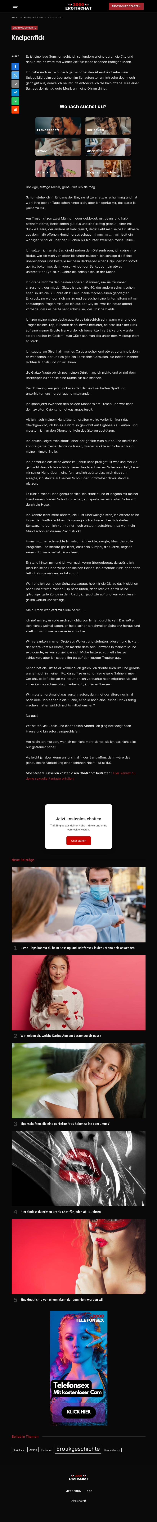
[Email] (15, 84)
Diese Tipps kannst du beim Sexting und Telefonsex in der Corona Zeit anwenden (77, 948)
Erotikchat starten (126, 6)
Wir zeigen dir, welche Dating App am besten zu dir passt (60, 1035)
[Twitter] (15, 75)
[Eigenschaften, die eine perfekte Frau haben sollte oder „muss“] (79, 1080)
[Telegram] (15, 92)
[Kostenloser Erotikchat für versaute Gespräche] (78, 6)
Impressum (73, 1491)
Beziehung (19, 1450)
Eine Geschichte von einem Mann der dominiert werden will (61, 1299)
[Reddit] (15, 109)
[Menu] (15, 6)
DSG (89, 1491)
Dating (33, 1449)
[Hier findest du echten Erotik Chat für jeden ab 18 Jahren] (79, 1168)
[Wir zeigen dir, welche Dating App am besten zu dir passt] (79, 992)
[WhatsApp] (15, 101)
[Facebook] (15, 66)
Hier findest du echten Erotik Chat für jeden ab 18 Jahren (60, 1211)
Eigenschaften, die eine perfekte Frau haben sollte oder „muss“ (65, 1123)
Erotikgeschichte (24, 27)
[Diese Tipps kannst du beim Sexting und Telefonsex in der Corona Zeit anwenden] (79, 904)
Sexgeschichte (112, 1450)
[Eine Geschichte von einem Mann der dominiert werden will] (79, 1256)
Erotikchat (46, 1450)
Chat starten (78, 840)
